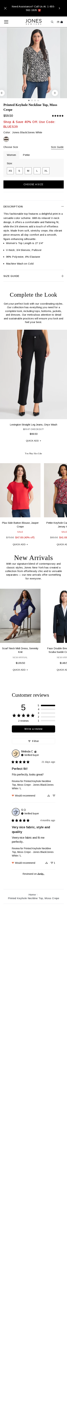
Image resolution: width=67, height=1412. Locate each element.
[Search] (52, 22)
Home (32, 894)
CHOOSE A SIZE (33, 184)
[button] (46, 705)
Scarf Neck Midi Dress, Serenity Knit (20, 650)
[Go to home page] (33, 22)
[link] (58, 116)
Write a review (33, 728)
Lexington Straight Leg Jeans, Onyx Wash (33, 424)
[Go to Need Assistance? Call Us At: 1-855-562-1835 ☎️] (33, 8)
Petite (26, 154)
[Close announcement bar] (5, 8)
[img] (35, 752)
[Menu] (4, 21)
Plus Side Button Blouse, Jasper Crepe (20, 524)
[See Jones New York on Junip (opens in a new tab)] (40, 873)
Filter (35, 741)
